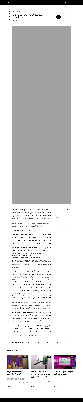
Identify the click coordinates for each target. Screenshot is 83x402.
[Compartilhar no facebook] (9, 11)
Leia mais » (9, 386)
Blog (64, 2)
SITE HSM (74, 2)
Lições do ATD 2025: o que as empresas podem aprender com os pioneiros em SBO (64, 372)
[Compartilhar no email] (9, 19)
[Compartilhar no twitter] (9, 16)
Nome (57, 211)
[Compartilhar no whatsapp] (9, 22)
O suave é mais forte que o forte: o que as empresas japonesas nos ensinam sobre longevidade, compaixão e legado (40, 374)
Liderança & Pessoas (24, 12)
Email (57, 217)
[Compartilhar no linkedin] (9, 13)
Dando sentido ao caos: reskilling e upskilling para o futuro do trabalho (16, 372)
